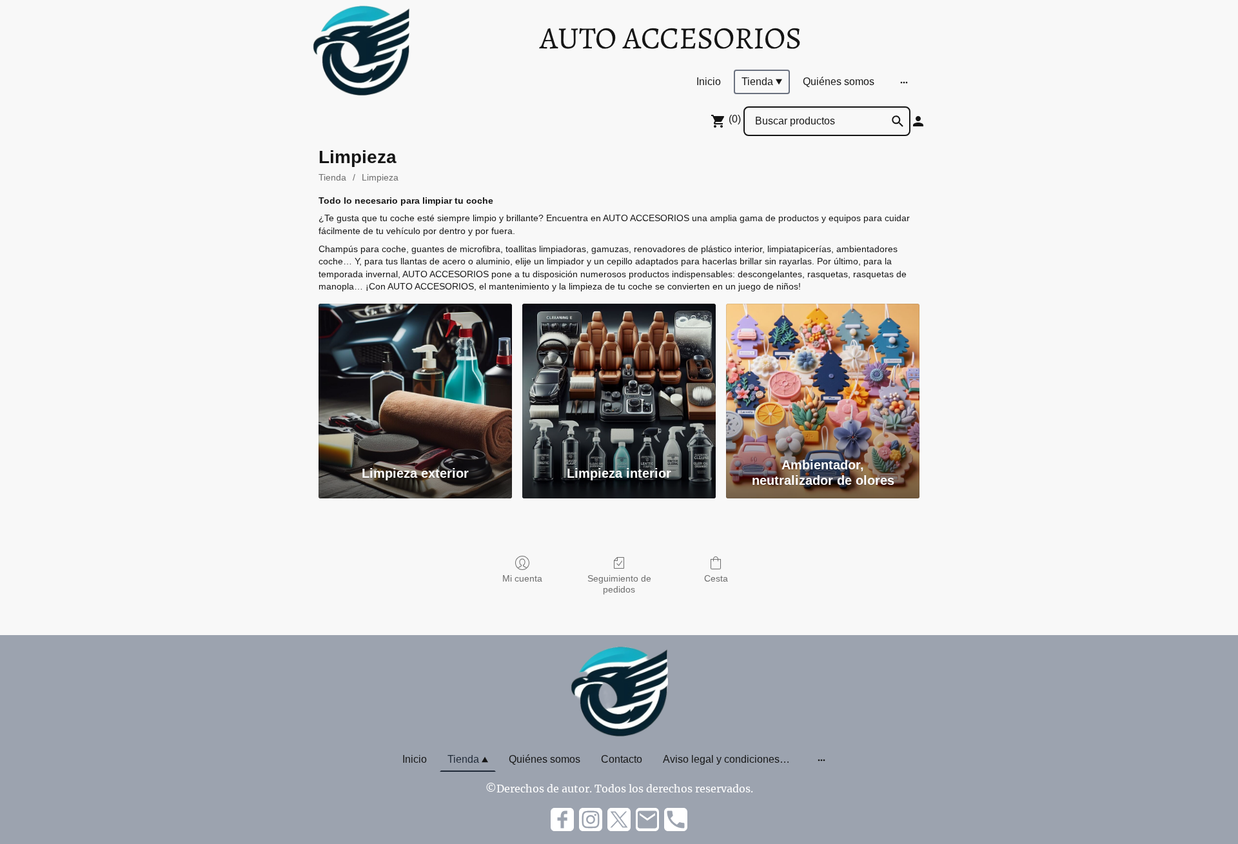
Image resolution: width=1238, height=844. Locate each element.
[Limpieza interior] (619, 377)
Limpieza (380, 177)
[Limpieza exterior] (415, 377)
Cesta (716, 578)
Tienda (332, 177)
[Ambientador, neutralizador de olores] (822, 377)
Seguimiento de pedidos (619, 583)
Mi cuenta (522, 578)
